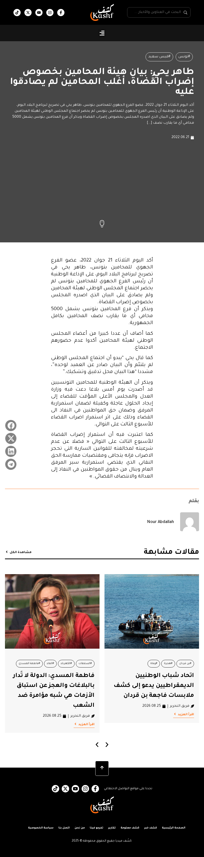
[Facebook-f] (60, 12)
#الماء (50, 663)
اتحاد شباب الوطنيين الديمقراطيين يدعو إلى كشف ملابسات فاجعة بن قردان (154, 686)
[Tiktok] (17, 12)
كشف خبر (150, 827)
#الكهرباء (66, 663)
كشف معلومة (130, 827)
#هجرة (168, 663)
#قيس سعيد (159, 57)
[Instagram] (49, 12)
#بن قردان (185, 663)
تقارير (112, 827)
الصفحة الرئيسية (173, 827)
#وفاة (153, 663)
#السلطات (85, 663)
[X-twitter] (28, 12)
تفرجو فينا (96, 827)
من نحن (80, 827)
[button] (102, 33)
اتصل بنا (64, 827)
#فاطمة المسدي (29, 663)
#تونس (184, 57)
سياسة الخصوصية (40, 827)
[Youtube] (39, 12)
